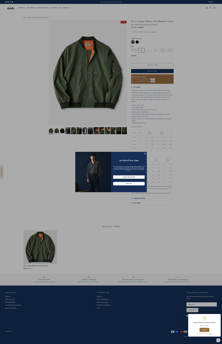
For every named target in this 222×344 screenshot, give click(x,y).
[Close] (145, 154)
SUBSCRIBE (129, 183)
